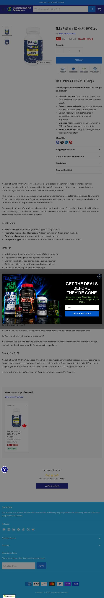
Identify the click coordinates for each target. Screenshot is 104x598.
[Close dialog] (99, 276)
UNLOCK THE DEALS (82, 314)
